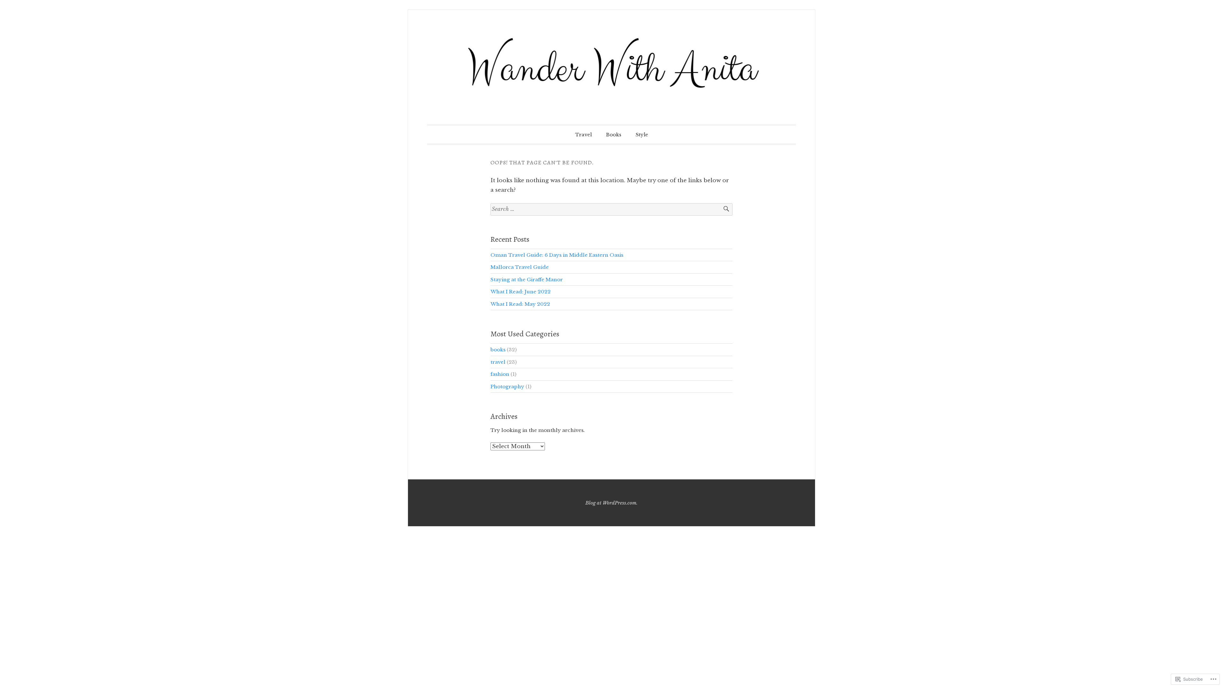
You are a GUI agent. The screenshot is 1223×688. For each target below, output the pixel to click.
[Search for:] (611, 209)
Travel (583, 135)
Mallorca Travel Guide (519, 267)
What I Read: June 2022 (520, 292)
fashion (499, 374)
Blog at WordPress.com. (611, 503)
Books (613, 135)
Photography (507, 386)
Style (642, 135)
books (497, 350)
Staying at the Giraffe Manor (526, 279)
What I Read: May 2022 (520, 304)
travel (497, 362)
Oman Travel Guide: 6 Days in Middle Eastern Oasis (556, 255)
